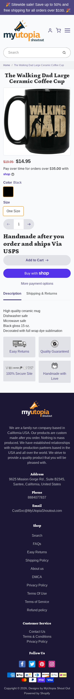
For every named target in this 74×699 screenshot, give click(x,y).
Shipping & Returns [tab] (41, 293)
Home (6, 65)
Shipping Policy (37, 560)
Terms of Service (37, 602)
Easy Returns (37, 552)
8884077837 (37, 497)
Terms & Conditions (37, 636)
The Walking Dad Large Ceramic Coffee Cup (39, 65)
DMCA (37, 577)
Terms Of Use (37, 593)
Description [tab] (12, 293)
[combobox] (31, 52)
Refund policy (37, 610)
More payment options (37, 283)
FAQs (37, 544)
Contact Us (37, 631)
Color (12, 182)
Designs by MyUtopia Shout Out (49, 688)
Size (6, 202)
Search (37, 535)
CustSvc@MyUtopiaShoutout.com (37, 510)
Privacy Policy (37, 585)
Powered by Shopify (37, 693)
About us (37, 568)
